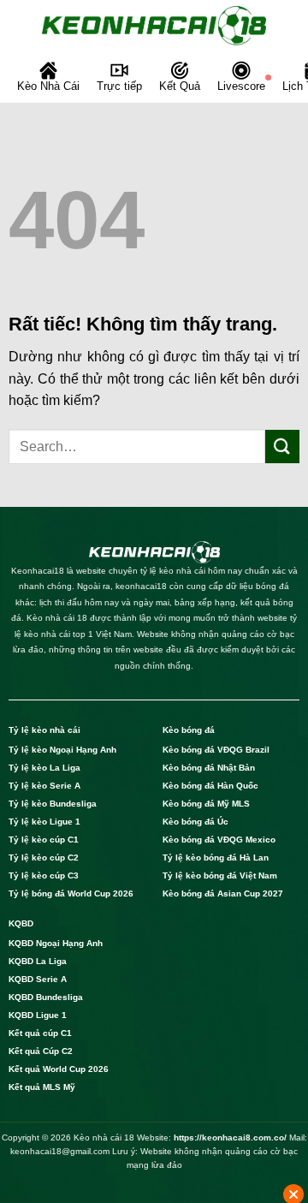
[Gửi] (282, 446)
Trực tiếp (119, 86)
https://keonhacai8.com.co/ (230, 1137)
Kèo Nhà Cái (48, 86)
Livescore (241, 86)
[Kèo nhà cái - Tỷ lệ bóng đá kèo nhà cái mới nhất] (154, 25)
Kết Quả (179, 86)
